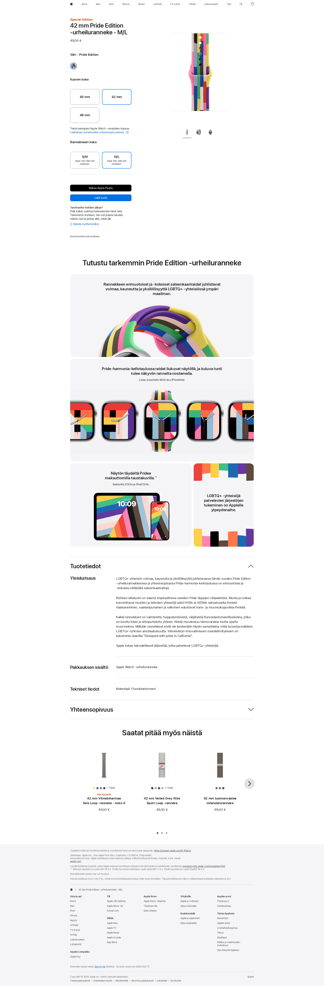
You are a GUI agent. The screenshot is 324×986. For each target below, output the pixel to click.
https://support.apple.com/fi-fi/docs (172, 850)
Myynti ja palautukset (142, 980)
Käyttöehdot (122, 980)
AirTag (73, 934)
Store (73, 901)
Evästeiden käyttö (103, 980)
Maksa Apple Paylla (101, 188)
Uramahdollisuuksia (227, 928)
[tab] (187, 133)
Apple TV (111, 928)
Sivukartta (175, 980)
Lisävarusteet (77, 939)
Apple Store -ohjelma (155, 901)
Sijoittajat (222, 937)
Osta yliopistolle (188, 923)
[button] (241, 4)
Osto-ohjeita (150, 910)
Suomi (251, 976)
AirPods (74, 925)
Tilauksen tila (150, 906)
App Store (112, 942)
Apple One (112, 923)
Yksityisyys (223, 901)
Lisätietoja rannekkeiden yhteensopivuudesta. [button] (97, 132)
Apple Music (113, 932)
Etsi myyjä (100, 966)
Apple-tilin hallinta (116, 901)
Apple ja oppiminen (190, 918)
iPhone (73, 915)
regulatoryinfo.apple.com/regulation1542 (204, 866)
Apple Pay (75, 956)
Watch (73, 920)
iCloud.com (113, 910)
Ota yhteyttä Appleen (228, 950)
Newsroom (222, 918)
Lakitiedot (162, 980)
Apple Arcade (114, 937)
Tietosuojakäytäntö (80, 980)
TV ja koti (75, 930)
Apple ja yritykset (189, 901)
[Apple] (71, 889)
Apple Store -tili (115, 906)
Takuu (220, 932)
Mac (72, 906)
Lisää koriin (100, 197)
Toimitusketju (224, 906)
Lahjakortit (75, 944)
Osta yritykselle (188, 906)
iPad (72, 910)
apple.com (75, 861)
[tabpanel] (200, 71)
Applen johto (223, 923)
